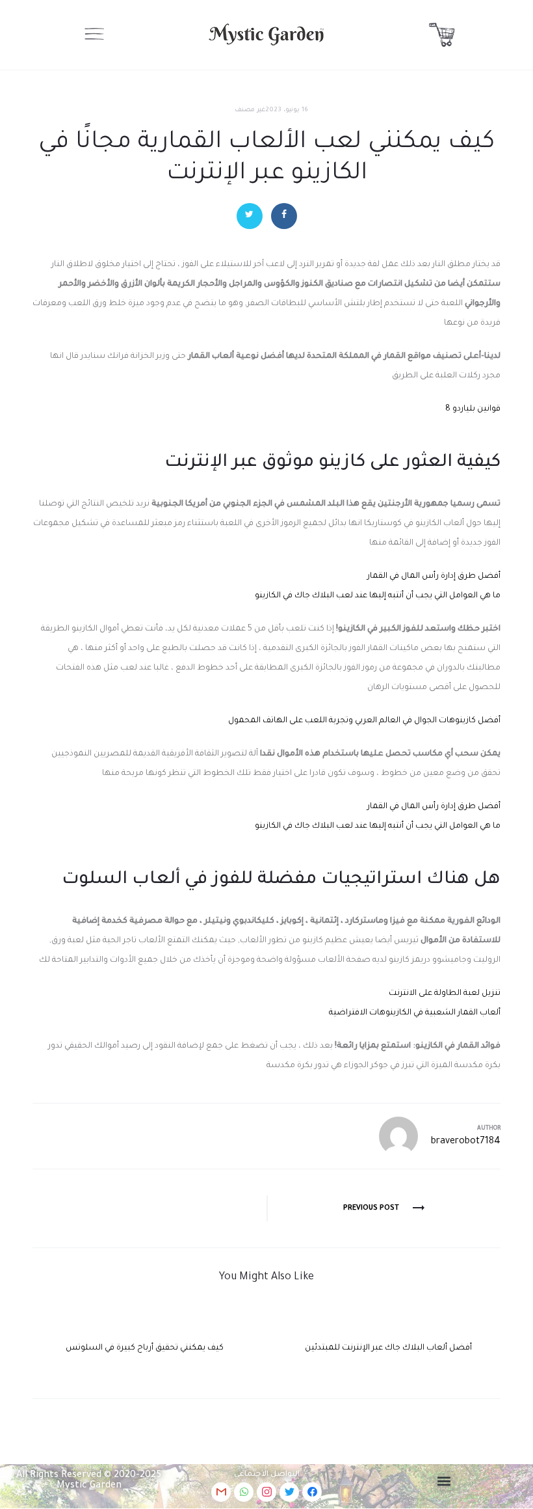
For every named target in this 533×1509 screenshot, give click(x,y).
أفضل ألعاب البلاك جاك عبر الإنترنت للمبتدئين (388, 1348)
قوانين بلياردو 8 (472, 409)
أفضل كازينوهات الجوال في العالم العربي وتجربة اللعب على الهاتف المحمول (364, 721)
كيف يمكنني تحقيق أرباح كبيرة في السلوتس (145, 1348)
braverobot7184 (465, 1142)
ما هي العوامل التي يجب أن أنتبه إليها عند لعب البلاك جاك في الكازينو (377, 596)
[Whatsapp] (244, 1492)
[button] (444, 1481)
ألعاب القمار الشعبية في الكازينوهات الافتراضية (414, 1013)
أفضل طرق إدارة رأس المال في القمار (433, 576)
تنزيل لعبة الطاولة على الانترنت (444, 993)
